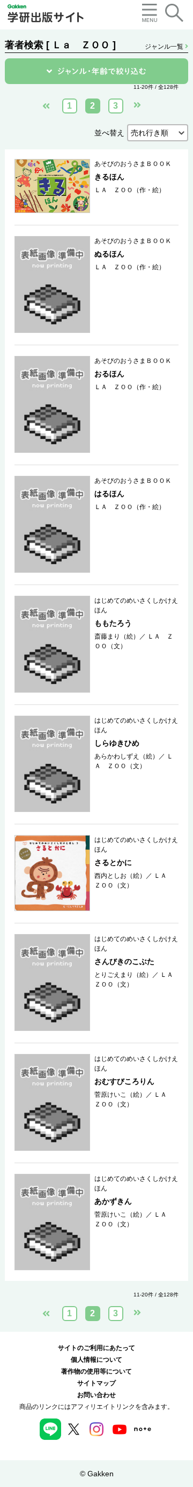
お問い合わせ (96, 1395)
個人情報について (96, 1359)
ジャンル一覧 (165, 46)
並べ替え (109, 132)
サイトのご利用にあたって (96, 1348)
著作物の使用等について (96, 1371)
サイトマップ (96, 1383)
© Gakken (97, 1473)
